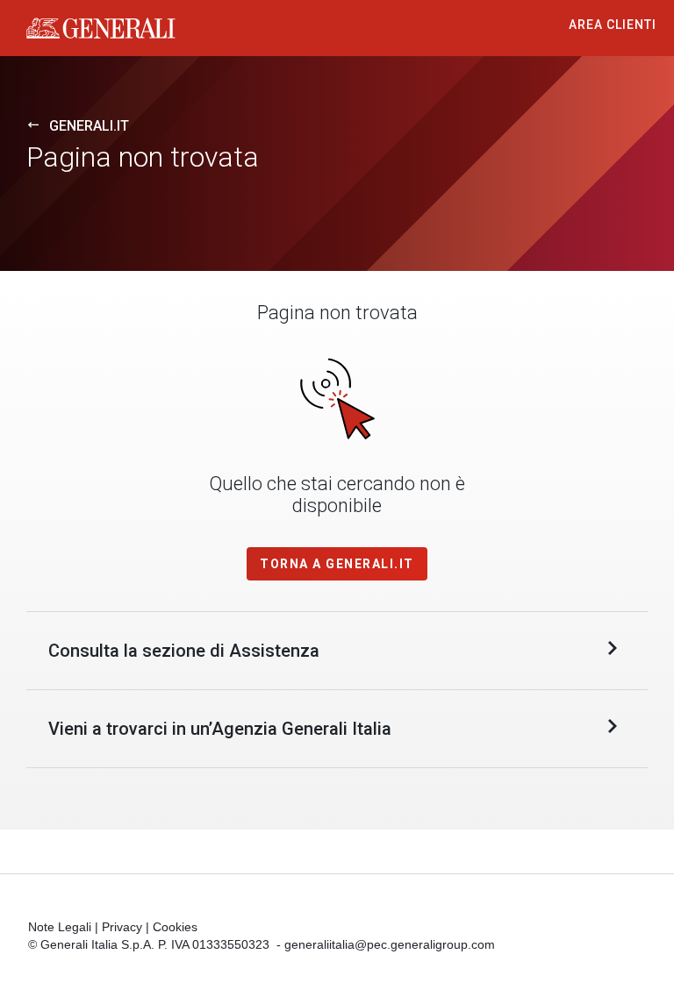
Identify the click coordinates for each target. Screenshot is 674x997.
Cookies (175, 927)
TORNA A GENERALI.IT (337, 564)
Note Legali (59, 927)
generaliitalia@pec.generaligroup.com (389, 944)
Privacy (122, 927)
